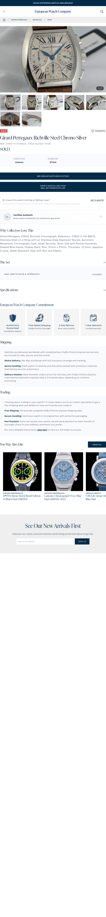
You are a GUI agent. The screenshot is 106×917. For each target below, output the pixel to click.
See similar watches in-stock (53, 176)
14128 (49, 20)
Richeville (37, 20)
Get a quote (97, 200)
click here (42, 430)
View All (97, 445)
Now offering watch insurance (53, 3)
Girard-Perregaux (19, 20)
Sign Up (82, 541)
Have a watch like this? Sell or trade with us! (53, 187)
